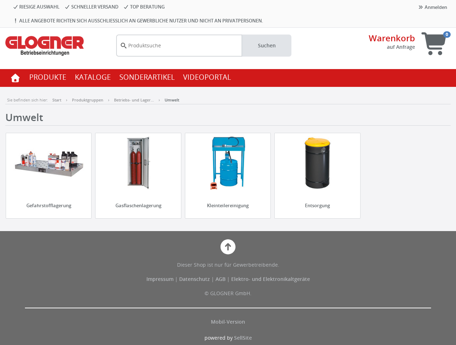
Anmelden (435, 7)
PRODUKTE (47, 77)
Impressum (160, 279)
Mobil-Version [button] (228, 321)
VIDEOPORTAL (207, 77)
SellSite (243, 337)
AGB (221, 279)
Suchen (267, 45)
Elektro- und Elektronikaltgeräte (270, 279)
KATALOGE (93, 77)
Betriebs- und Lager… (134, 100)
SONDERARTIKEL (147, 77)
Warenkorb (392, 38)
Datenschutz (194, 279)
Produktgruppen (87, 100)
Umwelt (172, 100)
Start (56, 100)
